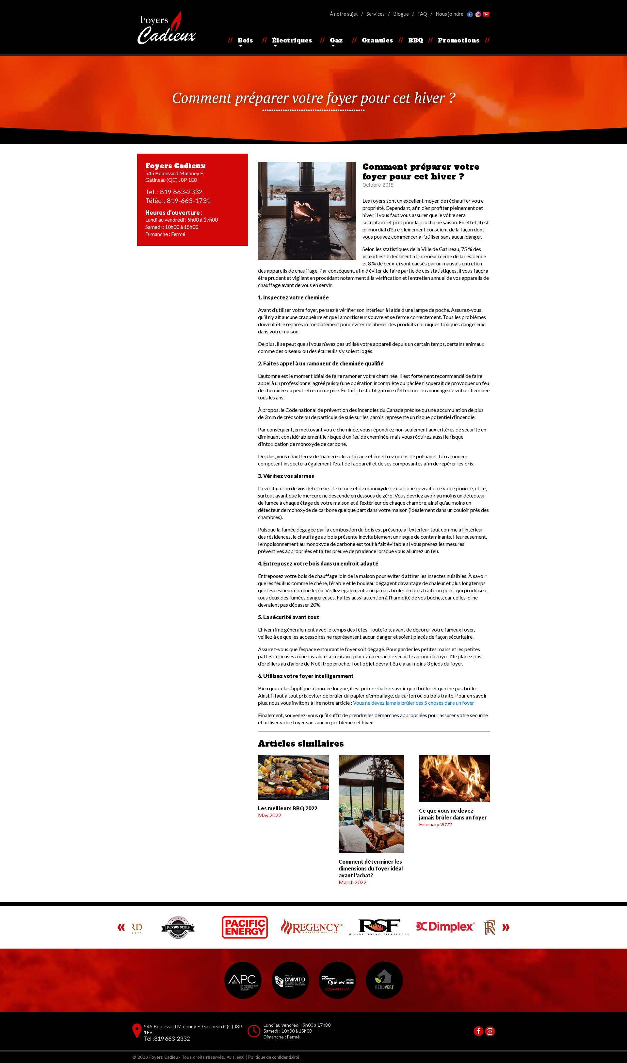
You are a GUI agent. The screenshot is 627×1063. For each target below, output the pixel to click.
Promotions (459, 40)
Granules (377, 40)
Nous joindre (449, 14)
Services (375, 14)
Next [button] (505, 927)
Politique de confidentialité (273, 1057)
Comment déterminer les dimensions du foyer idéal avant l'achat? (371, 868)
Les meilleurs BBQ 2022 (287, 808)
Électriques (292, 40)
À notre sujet (344, 14)
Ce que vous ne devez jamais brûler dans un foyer (453, 813)
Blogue (401, 14)
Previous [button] (121, 927)
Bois (245, 40)
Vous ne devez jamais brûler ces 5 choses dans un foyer (413, 703)
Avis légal (235, 1057)
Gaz (336, 40)
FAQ (422, 14)
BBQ (415, 40)
